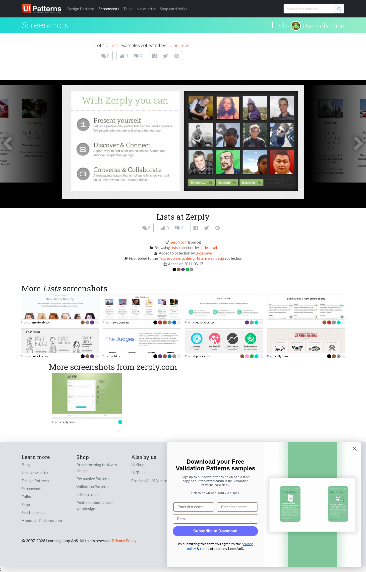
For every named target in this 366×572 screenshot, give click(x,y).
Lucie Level (179, 45)
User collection (323, 26)
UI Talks (138, 472)
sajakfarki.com (38, 356)
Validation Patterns (92, 486)
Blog (26, 464)
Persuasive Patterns (93, 478)
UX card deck (88, 494)
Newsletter (146, 8)
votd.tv (115, 356)
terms (204, 548)
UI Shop (138, 464)
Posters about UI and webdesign (94, 505)
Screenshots (109, 8)
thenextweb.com (40, 322)
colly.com (281, 356)
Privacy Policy (124, 540)
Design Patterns (35, 480)
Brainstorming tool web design (96, 467)
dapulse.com (201, 356)
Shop (26, 504)
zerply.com (178, 242)
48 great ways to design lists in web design (192, 258)
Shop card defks (173, 8)
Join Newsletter (35, 472)
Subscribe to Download (215, 531)
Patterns (81, 8)
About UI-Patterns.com (42, 520)
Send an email (33, 512)
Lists (280, 24)
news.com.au (120, 322)
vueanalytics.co (203, 322)
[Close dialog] (354, 448)
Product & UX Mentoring (152, 480)
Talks (127, 8)
